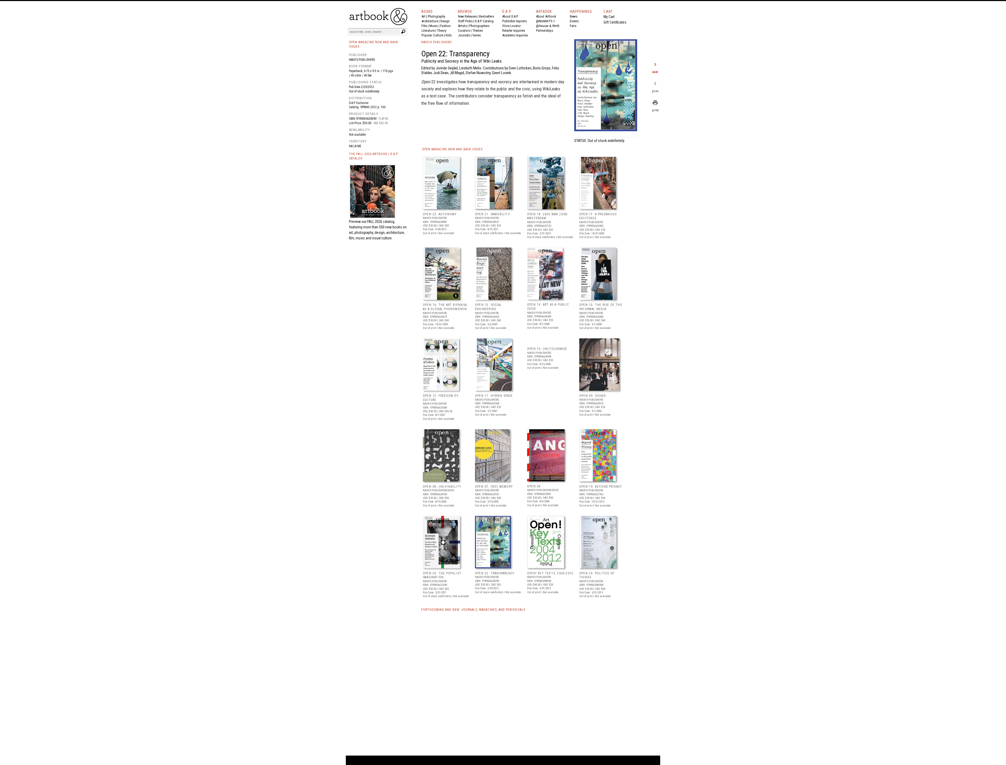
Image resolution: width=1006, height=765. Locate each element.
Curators (464, 30)
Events (574, 21)
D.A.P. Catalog (484, 21)
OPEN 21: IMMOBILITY (492, 214)
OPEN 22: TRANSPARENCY (495, 573)
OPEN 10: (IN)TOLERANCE (547, 349)
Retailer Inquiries (513, 30)
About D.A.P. (510, 16)
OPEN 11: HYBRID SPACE (494, 396)
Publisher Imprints (514, 21)
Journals (464, 35)
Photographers (479, 26)
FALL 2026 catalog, (381, 221)
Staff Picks (465, 21)
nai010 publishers (362, 60)
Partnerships (544, 30)
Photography (436, 16)
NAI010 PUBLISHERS (436, 42)
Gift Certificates (615, 22)
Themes (477, 30)
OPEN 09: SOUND (592, 396)
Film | (425, 26)
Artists (462, 26)
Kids (449, 35)
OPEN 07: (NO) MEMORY (494, 486)
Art (423, 16)
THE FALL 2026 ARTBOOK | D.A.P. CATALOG (373, 156)
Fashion (445, 26)
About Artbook (546, 16)
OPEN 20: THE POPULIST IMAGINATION (442, 575)
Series (476, 35)
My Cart (609, 17)
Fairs (573, 26)
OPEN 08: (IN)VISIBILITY (442, 486)
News (573, 16)
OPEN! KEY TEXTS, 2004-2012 (550, 573)
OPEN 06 (533, 486)
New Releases (467, 16)
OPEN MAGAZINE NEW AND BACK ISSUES (452, 149)
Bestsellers (486, 16)
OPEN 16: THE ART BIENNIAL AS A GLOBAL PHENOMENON (445, 307)
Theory (441, 30)
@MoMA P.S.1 (545, 21)
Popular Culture (432, 35)
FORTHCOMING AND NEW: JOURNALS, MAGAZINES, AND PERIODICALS (473, 610)
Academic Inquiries (515, 35)
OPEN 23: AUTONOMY (440, 214)
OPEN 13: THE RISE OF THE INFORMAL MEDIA (600, 307)
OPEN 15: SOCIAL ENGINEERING (488, 307)
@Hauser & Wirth (547, 26)
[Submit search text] (403, 31)
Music (433, 26)
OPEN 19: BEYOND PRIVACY (600, 486)
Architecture (430, 21)
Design (445, 21)
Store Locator (511, 26)
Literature (428, 30)
